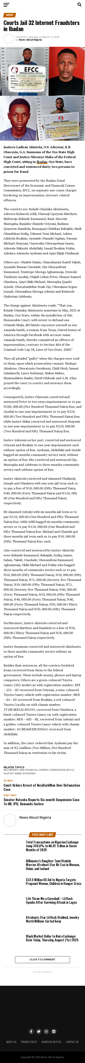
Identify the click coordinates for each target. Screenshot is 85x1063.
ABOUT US (11, 1042)
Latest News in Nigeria (20, 773)
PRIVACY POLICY (29, 1042)
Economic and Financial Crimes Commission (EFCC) (39, 770)
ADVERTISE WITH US (51, 1042)
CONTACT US (72, 1042)
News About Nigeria (30, 39)
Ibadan (42, 161)
